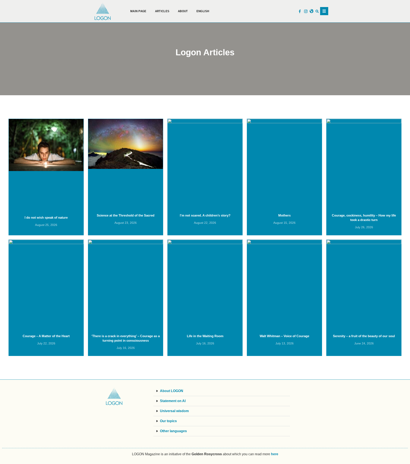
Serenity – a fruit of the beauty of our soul (364, 336)
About (183, 11)
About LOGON (171, 391)
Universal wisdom (174, 411)
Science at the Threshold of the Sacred (125, 215)
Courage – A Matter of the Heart (46, 336)
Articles (162, 11)
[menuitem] (202, 11)
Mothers (284, 215)
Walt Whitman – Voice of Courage (284, 336)
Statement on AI (173, 401)
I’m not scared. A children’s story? (205, 215)
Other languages (173, 431)
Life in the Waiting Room (205, 336)
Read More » (46, 229)
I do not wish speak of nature (46, 217)
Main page (138, 11)
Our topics (168, 421)
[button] (317, 11)
